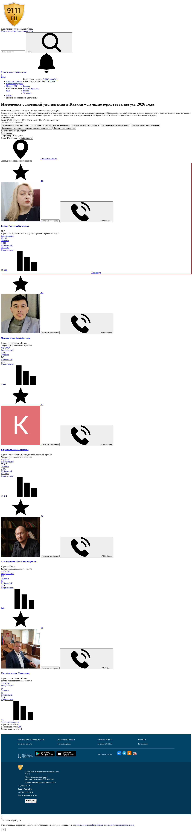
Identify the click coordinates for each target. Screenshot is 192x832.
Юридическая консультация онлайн (17, 31)
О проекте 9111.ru (105, 744)
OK (3, 830)
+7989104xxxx (106, 221)
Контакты (142, 739)
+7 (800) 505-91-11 (25, 786)
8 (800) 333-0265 (50, 79)
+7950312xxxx (106, 668)
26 (18, 724)
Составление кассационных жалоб (115, 125)
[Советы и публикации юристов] (14, 26)
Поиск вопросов (64, 744)
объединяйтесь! (26, 29)
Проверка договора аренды (64, 128)
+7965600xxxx (106, 556)
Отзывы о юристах (25, 744)
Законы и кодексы (105, 739)
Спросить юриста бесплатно (14, 72)
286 (19, 727)
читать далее (150, 115)
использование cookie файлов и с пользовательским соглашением (104, 825)
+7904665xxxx (106, 444)
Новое (11, 86)
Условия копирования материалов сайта (40, 782)
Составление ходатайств (41, 125)
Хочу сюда (96, 272)
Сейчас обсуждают (14, 84)
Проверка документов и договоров (85, 125)
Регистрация (143, 744)
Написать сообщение (50, 221)
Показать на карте (48, 158)
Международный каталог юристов (31, 739)
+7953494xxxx (106, 333)
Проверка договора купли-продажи (145, 125)
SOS (8, 91)
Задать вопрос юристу (66, 739)
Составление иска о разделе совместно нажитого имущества (26, 128)
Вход (3, 77)
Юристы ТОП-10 (14, 81)
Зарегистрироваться (10, 722)
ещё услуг (5, 348)
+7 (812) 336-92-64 (25, 792)
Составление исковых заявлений (15, 125)
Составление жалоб (61, 125)
